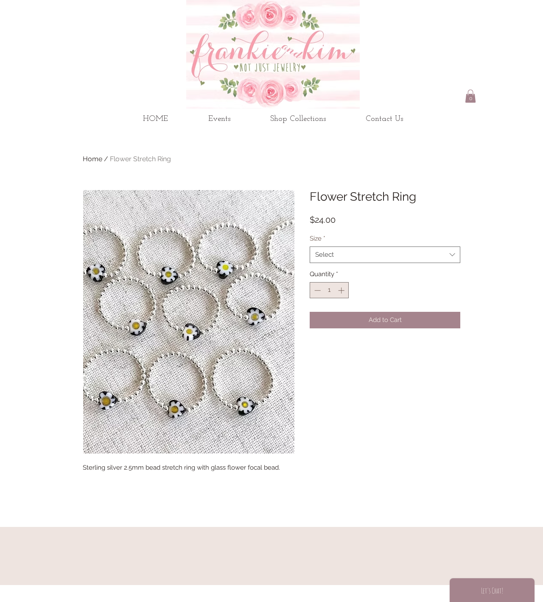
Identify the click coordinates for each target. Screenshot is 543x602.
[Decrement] (316, 290)
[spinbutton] (329, 290)
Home (92, 159)
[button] (470, 96)
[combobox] (385, 254)
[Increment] (342, 290)
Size (317, 238)
